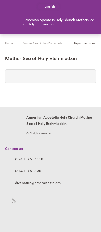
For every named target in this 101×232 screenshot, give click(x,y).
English (50, 6)
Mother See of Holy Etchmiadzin (43, 43)
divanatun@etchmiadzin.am (38, 183)
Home (9, 43)
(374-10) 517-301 (29, 171)
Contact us (14, 149)
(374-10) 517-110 (29, 159)
